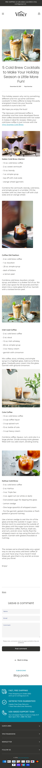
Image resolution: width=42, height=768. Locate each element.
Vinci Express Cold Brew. (13, 125)
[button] (39, 14)
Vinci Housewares (23, 757)
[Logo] (21, 13)
